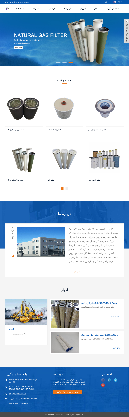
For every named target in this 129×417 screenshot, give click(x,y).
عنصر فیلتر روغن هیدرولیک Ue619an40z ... (99, 335)
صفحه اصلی (19, 9)
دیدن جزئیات (115, 316)
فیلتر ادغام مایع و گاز (15, 180)
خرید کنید (52, 9)
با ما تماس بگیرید (113, 9)
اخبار (96, 9)
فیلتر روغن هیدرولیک (15, 129)
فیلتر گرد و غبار (94, 180)
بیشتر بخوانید (76, 272)
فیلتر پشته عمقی (54, 129)
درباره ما (67, 9)
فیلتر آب (51, 180)
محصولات (36, 9)
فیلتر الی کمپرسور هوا (97, 129)
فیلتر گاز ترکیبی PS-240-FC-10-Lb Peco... (99, 303)
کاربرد (11, 329)
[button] (7, 40)
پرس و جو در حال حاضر (67, 392)
